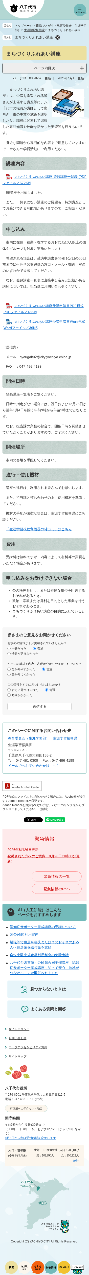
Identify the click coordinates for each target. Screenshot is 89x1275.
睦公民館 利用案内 (24, 934)
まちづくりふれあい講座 (34, 37)
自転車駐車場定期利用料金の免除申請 (39, 955)
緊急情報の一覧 (57, 876)
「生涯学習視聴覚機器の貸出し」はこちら (39, 529)
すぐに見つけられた (25, 689)
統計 (76, 1160)
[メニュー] (80, 10)
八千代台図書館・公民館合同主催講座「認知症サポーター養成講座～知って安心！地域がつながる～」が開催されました (44, 968)
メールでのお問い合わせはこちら (34, 766)
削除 (57, 37)
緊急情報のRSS (57, 889)
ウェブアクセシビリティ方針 (28, 1047)
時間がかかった (22, 695)
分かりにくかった (23, 674)
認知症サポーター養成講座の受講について (43, 927)
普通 (40, 648)
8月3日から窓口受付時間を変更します (30, 1138)
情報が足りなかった (25, 653)
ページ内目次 (44, 68)
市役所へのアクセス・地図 (26, 1108)
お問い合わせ (17, 1038)
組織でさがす (45, 25)
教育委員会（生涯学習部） (28, 738)
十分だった (19, 648)
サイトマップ (17, 1056)
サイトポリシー (19, 1029)
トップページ (24, 25)
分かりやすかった (23, 669)
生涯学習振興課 (34, 30)
